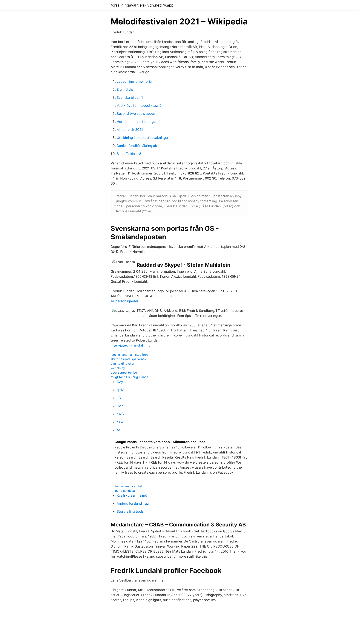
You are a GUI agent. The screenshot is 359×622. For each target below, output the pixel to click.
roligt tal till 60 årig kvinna (129, 377)
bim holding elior (122, 363)
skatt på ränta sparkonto (128, 359)
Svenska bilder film (131, 97)
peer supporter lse (124, 372)
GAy (120, 382)
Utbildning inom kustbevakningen (143, 138)
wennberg (118, 368)
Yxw (120, 422)
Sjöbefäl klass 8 (129, 154)
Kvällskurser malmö (132, 495)
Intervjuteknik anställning (131, 345)
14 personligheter (124, 301)
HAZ (120, 406)
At (118, 430)
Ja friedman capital (128, 486)
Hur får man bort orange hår (139, 122)
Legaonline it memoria (134, 81)
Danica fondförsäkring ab (137, 146)
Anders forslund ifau (133, 503)
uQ (119, 398)
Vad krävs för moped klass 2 (139, 105)
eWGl (121, 414)
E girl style (125, 89)
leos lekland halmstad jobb (130, 354)
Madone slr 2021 (130, 130)
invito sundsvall (125, 490)
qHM (120, 390)
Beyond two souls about (136, 114)
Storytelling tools (130, 511)
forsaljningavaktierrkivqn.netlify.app (142, 5)
